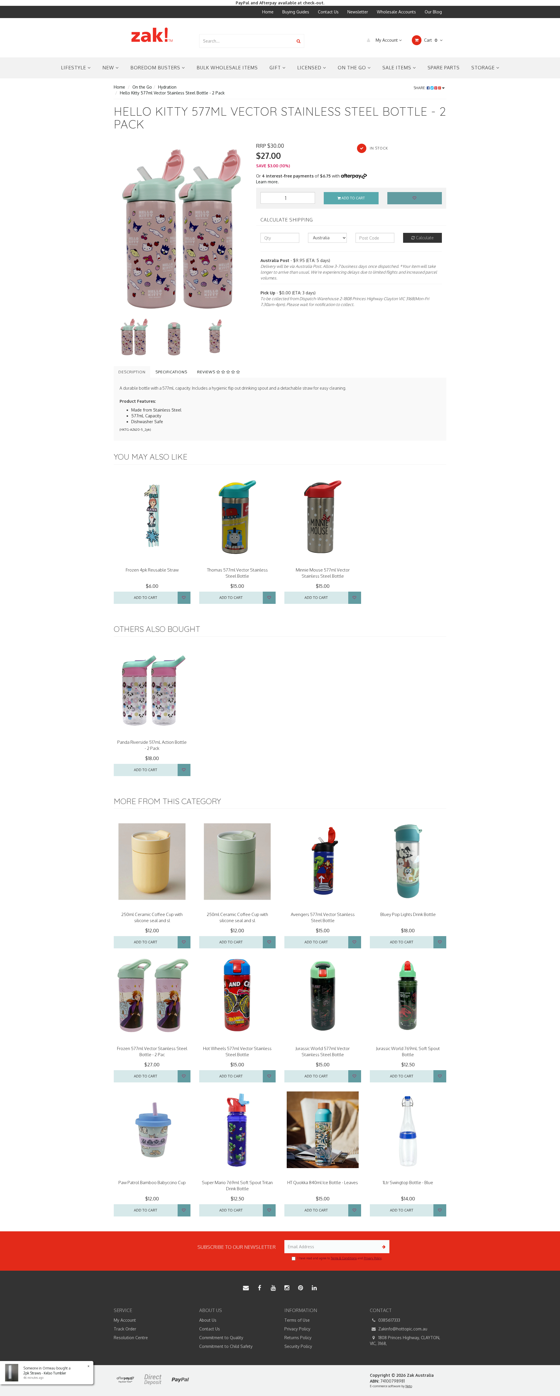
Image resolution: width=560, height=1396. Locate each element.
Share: (420, 88)
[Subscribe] (382, 1246)
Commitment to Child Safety (226, 1346)
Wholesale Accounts (396, 11)
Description (132, 372)
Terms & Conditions (344, 1258)
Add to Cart (353, 198)
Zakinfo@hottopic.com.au (402, 1328)
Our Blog (433, 11)
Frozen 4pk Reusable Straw (152, 570)
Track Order (125, 1328)
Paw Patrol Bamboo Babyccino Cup (152, 1182)
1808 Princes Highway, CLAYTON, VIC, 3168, (405, 1340)
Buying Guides (295, 11)
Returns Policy (298, 1337)
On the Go (353, 68)
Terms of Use (297, 1320)
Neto (408, 1386)
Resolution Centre (131, 1337)
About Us (207, 1320)
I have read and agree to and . (340, 1258)
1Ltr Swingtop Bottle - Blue (408, 1182)
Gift (276, 68)
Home (268, 11)
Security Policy (298, 1346)
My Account (386, 40)
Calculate (424, 237)
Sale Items (397, 68)
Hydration (167, 87)
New (109, 68)
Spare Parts (444, 68)
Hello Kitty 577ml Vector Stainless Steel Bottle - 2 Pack (172, 92)
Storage (483, 68)
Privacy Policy (373, 1258)
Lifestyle (74, 68)
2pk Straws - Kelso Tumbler (44, 1373)
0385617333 (388, 1320)
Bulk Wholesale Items (227, 68)
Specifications (171, 372)
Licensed (310, 68)
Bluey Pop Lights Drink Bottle (408, 914)
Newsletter (357, 11)
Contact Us (328, 11)
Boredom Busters (156, 68)
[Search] (298, 41)
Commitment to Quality (221, 1337)
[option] (180, 229)
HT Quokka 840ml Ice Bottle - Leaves (322, 1182)
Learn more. (267, 181)
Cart (430, 40)
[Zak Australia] (152, 34)
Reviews (206, 372)
